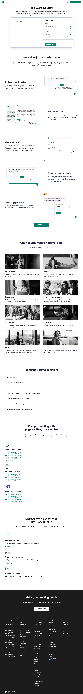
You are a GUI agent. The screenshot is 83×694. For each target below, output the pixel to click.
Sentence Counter (38, 655)
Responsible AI (52, 629)
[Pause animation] (44, 160)
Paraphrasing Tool (37, 637)
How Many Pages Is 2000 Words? (13, 481)
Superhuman (53, 622)
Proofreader (36, 685)
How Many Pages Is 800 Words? (13, 474)
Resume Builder (37, 674)
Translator (36, 640)
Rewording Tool (9, 546)
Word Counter (37, 648)
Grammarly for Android (10, 656)
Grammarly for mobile (9, 649)
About (50, 624)
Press (50, 633)
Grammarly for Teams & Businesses (24, 627)
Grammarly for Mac (9, 630)
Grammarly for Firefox (9, 640)
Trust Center (51, 640)
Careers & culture (52, 631)
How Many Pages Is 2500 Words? (13, 494)
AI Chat (35, 642)
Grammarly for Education (25, 632)
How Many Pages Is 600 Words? (13, 459)
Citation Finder (37, 668)
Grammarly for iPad (9, 654)
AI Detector (8, 580)
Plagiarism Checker (38, 624)
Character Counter (38, 650)
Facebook (66, 627)
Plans (21, 622)
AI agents (36, 626)
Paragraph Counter (38, 653)
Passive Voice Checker (38, 683)
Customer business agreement (52, 647)
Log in (67, 2)
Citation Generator (38, 633)
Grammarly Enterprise (24, 630)
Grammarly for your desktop (9, 625)
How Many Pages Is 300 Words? (13, 454)
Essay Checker (37, 635)
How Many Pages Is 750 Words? (13, 460)
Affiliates (50, 635)
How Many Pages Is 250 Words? (13, 452)
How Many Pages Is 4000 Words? (13, 499)
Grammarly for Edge (9, 642)
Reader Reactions (37, 672)
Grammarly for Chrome (10, 635)
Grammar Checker (38, 622)
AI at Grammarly (23, 636)
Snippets (36, 659)
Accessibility (51, 654)
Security (50, 652)
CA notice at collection (53, 649)
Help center (65, 622)
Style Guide (36, 657)
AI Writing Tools (37, 644)
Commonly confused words (24, 655)
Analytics (36, 661)
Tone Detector (37, 646)
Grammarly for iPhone (9, 652)
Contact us (65, 624)
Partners (50, 637)
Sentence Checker (38, 679)
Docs (6, 622)
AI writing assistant (23, 641)
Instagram (67, 629)
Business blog (22, 652)
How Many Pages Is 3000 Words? (13, 496)
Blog (20, 645)
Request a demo (60, 2)
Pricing (31, 2)
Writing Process (23, 643)
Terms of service (52, 644)
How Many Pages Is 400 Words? (13, 455)
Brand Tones (36, 663)
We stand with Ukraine (53, 627)
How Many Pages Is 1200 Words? (13, 477)
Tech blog (22, 647)
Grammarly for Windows (10, 628)
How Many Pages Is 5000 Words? (13, 501)
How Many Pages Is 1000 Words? (13, 476)
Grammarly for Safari (9, 637)
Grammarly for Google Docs (9, 647)
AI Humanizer (37, 631)
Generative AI (22, 638)
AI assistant (22, 634)
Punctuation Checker (38, 681)
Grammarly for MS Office (10, 644)
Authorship (36, 666)
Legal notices (51, 656)
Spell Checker (37, 676)
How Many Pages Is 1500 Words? (13, 479)
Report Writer (8, 563)
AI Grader (36, 670)
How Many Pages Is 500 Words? (13, 457)
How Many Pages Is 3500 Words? (13, 498)
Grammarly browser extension (9, 633)
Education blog (23, 649)
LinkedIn (66, 633)
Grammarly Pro (23, 624)
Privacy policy (51, 642)
